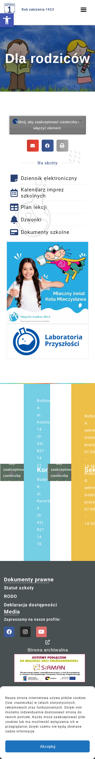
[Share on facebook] (48, 146)
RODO (10, 596)
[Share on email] (33, 146)
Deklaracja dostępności (30, 604)
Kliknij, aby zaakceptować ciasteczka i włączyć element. (47, 125)
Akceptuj (47, 746)
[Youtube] (41, 632)
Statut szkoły (19, 587)
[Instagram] (25, 632)
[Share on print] (62, 146)
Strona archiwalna (47, 650)
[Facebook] (9, 632)
